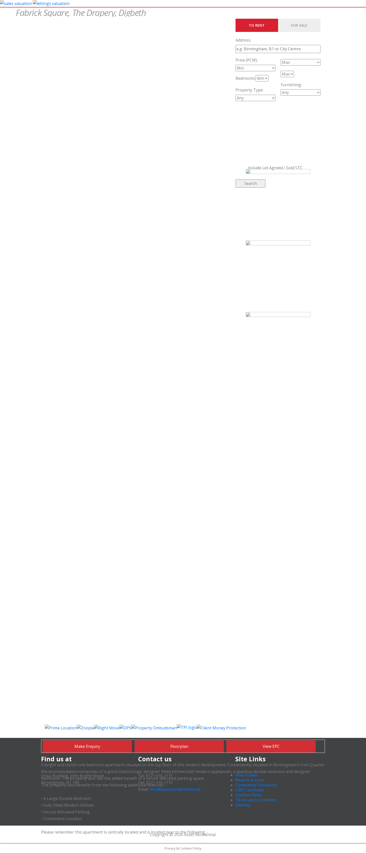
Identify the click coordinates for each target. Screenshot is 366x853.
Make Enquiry (87, 746)
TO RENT (257, 25)
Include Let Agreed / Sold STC (275, 167)
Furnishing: (291, 84)
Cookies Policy (248, 795)
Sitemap (242, 805)
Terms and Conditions (256, 800)
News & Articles (249, 780)
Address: (243, 40)
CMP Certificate (249, 790)
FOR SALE (299, 25)
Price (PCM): (247, 60)
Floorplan (179, 746)
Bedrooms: (246, 78)
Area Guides (246, 775)
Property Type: (249, 90)
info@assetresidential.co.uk (175, 789)
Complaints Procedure (256, 785)
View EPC (271, 746)
